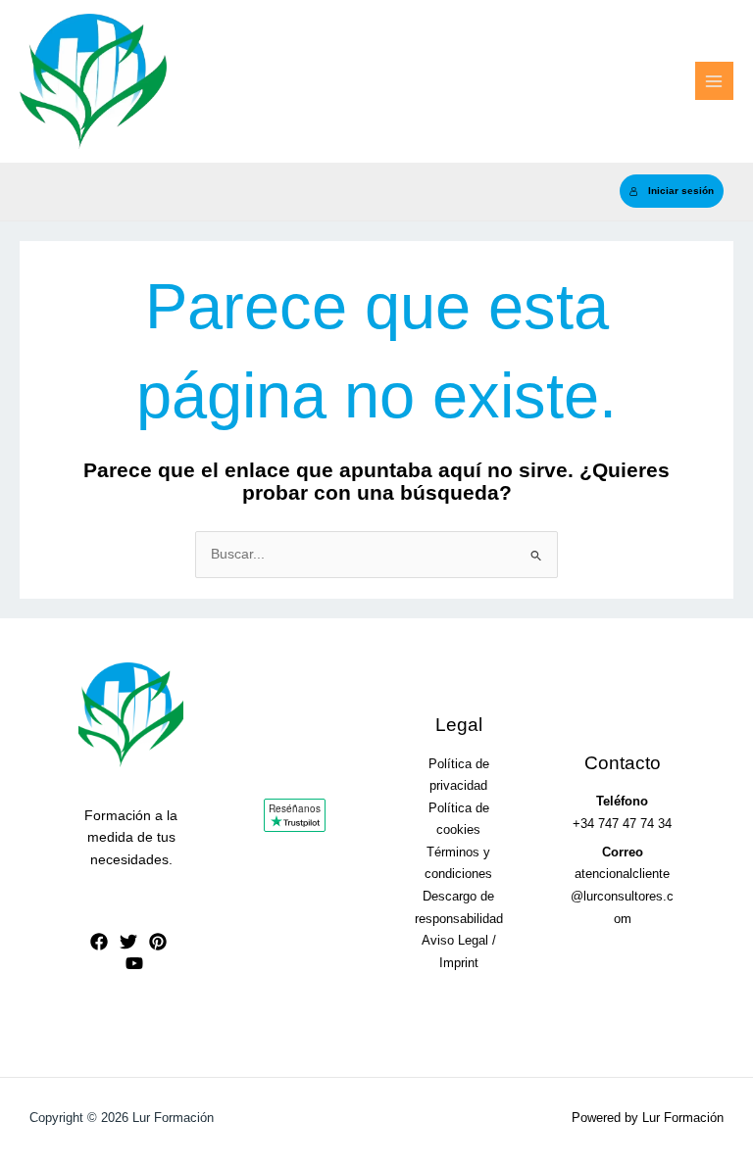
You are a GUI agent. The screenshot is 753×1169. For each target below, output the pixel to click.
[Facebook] (99, 941)
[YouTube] (134, 963)
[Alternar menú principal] (714, 81)
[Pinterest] (158, 941)
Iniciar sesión (681, 190)
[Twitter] (128, 941)
